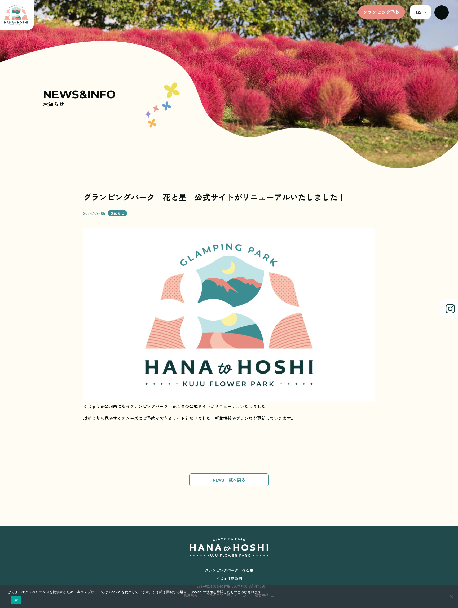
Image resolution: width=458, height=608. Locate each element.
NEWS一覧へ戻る (229, 480)
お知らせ (117, 213)
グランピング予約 (381, 12)
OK (15, 600)
